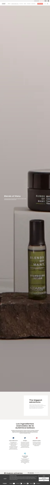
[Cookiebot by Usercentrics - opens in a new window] (5, 483)
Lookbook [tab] (25, 3)
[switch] (21, 483)
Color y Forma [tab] (21, 3)
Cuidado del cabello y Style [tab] (14, 3)
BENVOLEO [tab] (9, 3)
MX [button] (47, 3)
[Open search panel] (44, 3)
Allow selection (44, 478)
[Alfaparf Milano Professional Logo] (3, 4)
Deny (44, 480)
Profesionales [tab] (29, 3)
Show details (38, 483)
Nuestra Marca (33, 3)
